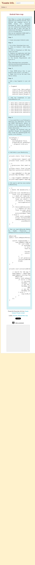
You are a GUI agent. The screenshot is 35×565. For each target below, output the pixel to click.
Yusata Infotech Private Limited (20, 312)
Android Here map (16, 14)
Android (15, 315)
